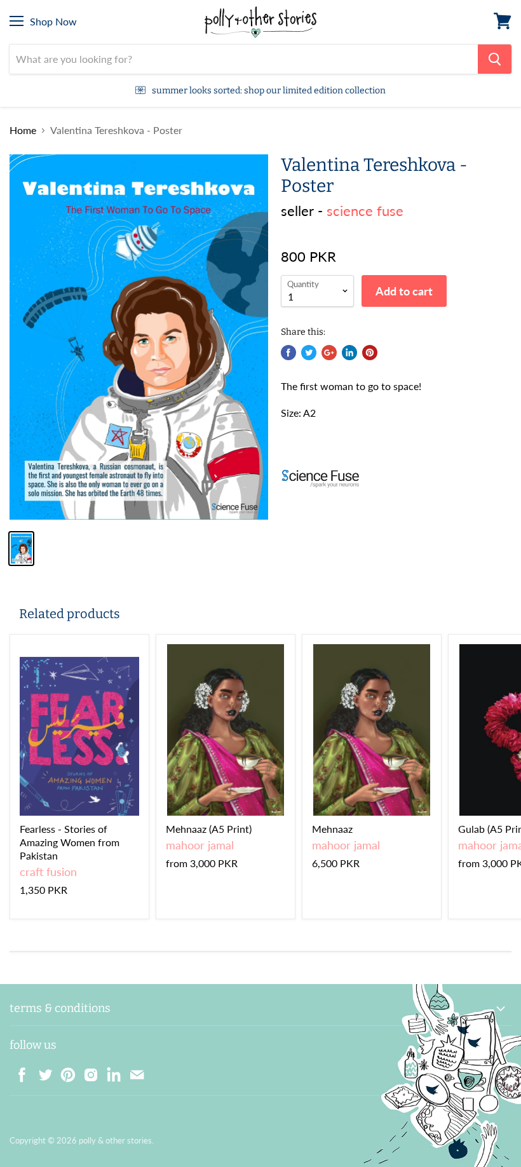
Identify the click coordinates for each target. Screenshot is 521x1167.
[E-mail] (132, 1071)
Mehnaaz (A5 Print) (209, 829)
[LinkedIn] (109, 1071)
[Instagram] (87, 1071)
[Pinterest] (64, 1071)
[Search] (494, 59)
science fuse (365, 210)
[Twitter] (41, 1071)
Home (23, 130)
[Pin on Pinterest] (369, 352)
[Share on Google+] (329, 352)
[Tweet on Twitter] (308, 352)
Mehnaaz (332, 829)
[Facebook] (18, 1071)
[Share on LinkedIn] (349, 352)
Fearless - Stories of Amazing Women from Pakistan (69, 842)
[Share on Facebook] (288, 352)
